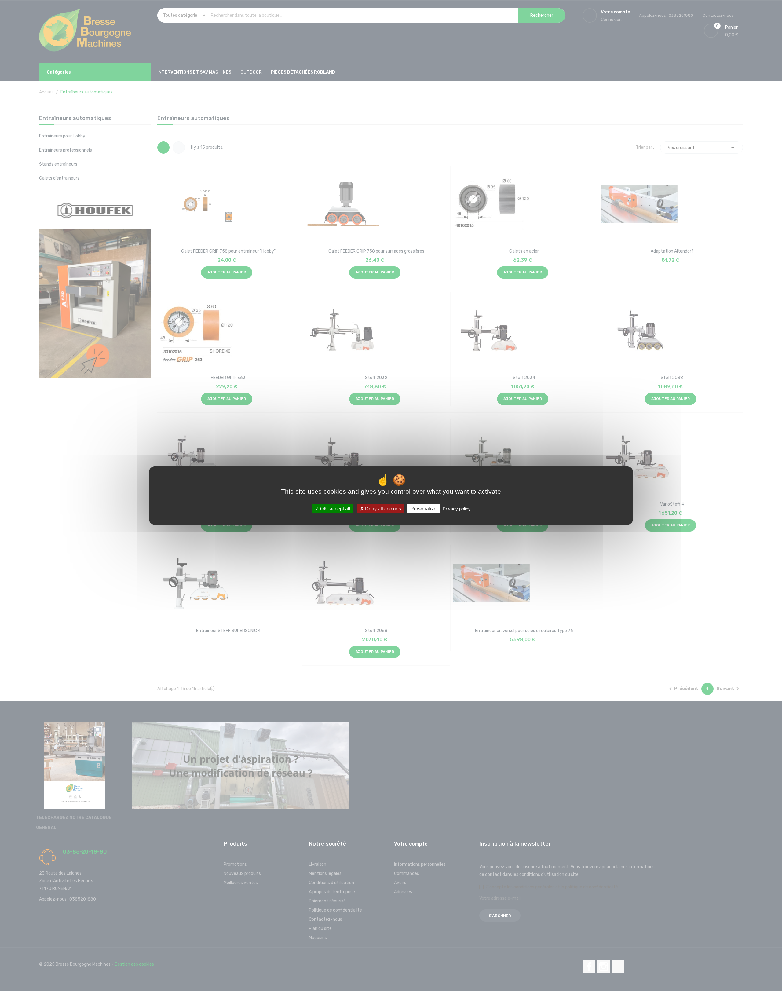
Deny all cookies (382, 508)
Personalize (424, 508)
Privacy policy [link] (457, 508)
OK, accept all (334, 508)
